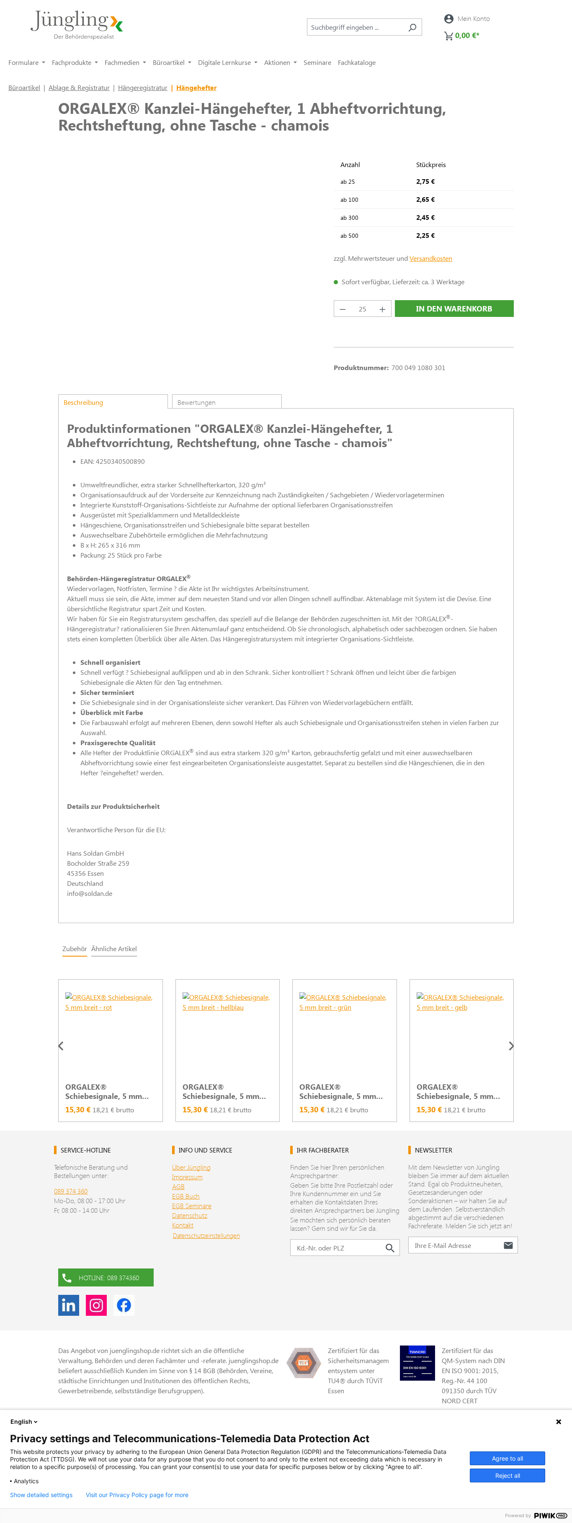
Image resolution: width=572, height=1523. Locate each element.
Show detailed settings (41, 1495)
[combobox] (355, 27)
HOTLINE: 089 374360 (109, 1277)
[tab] (113, 401)
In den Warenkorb (454, 309)
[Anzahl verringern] (342, 308)
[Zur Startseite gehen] (77, 25)
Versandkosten (431, 258)
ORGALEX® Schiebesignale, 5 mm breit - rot (103, 1091)
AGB (178, 1186)
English (21, 1421)
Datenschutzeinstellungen (206, 1235)
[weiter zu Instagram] (96, 1305)
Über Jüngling (191, 1167)
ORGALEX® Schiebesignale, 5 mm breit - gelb (455, 1091)
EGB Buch (186, 1195)
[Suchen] (412, 27)
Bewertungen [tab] (197, 402)
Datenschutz (189, 1215)
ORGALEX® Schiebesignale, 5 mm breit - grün (337, 1091)
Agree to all (507, 1458)
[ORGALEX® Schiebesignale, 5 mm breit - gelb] (462, 1034)
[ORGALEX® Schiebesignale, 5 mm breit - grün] (344, 1034)
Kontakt (182, 1224)
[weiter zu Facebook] (123, 1305)
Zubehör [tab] (74, 948)
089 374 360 (71, 1190)
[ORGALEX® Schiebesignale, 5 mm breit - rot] (110, 1034)
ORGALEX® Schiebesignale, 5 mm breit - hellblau (221, 1091)
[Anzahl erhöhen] (383, 308)
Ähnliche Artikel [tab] (114, 948)
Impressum (187, 1176)
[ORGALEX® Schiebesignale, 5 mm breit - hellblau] (228, 1034)
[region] (286, 1045)
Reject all (507, 1475)
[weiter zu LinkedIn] (68, 1305)
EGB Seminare (191, 1205)
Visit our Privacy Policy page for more (137, 1495)
